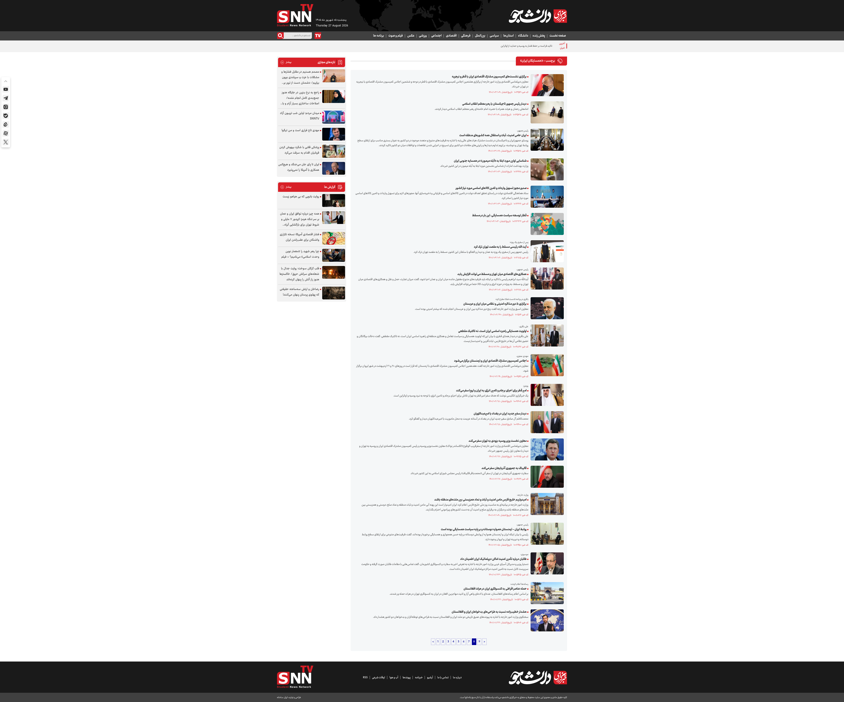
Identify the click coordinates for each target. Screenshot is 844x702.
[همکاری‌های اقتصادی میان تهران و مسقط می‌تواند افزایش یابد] (546, 279)
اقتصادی (451, 36)
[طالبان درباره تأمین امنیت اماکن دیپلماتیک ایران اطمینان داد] (546, 563)
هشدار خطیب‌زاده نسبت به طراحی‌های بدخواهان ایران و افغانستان (489, 612)
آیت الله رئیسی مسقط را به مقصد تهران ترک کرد (500, 247)
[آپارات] (5, 133)
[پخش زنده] (318, 35)
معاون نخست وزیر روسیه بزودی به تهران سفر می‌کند (498, 441)
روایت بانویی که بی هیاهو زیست (301, 196)
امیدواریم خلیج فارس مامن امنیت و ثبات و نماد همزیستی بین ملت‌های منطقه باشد (480, 499)
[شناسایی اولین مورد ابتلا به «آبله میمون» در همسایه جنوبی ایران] (546, 169)
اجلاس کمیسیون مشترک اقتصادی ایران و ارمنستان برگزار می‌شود (490, 361)
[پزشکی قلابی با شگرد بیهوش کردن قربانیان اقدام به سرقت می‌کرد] (333, 151)
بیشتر (285, 62)
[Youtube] (5, 89)
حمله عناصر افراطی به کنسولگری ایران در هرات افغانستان (495, 589)
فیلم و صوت (395, 36)
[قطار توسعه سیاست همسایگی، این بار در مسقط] (546, 224)
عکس (411, 36)
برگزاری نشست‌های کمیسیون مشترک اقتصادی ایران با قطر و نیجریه (489, 76)
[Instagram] (5, 107)
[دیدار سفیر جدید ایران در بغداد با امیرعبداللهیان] (546, 422)
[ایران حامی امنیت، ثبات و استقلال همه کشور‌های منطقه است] (546, 140)
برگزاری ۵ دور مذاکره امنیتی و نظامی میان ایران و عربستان (495, 304)
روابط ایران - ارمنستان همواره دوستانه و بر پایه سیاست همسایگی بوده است (484, 529)
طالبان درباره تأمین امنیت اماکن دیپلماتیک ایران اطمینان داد (493, 559)
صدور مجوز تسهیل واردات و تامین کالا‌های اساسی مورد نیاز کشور (491, 188)
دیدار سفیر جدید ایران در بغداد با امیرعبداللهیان (500, 413)
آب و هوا (393, 677)
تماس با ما (443, 677)
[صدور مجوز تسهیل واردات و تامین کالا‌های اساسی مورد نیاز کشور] (546, 197)
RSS (365, 677)
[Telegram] (5, 98)
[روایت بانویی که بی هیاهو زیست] (333, 200)
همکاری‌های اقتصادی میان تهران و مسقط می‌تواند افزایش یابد (492, 274)
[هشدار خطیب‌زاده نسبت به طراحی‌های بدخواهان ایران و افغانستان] (546, 620)
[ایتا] (5, 124)
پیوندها (407, 677)
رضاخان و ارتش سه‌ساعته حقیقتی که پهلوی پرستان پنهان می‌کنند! (299, 292)
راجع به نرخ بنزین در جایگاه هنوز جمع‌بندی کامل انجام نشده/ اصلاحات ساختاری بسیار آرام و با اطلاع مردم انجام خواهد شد (300, 98)
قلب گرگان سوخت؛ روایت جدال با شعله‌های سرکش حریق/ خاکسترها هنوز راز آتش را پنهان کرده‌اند (299, 274)
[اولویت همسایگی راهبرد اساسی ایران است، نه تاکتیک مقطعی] (546, 335)
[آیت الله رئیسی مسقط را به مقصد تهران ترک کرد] (546, 251)
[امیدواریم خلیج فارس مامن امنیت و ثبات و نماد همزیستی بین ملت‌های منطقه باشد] (546, 504)
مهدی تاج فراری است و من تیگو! (300, 130)
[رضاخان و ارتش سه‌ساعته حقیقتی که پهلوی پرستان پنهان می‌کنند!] (333, 293)
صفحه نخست (557, 36)
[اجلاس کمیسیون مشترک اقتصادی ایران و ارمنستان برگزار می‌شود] (546, 365)
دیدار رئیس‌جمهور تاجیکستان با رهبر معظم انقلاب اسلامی (494, 104)
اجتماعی (436, 36)
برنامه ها (378, 36)
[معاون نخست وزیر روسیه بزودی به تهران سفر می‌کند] (546, 449)
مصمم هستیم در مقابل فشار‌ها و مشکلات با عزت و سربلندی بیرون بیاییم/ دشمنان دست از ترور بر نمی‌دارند (300, 77)
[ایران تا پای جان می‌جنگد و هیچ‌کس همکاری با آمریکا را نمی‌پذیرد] (333, 168)
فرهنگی (466, 36)
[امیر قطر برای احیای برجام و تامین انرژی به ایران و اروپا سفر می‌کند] (546, 395)
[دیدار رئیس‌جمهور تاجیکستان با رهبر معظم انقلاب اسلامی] (546, 112)
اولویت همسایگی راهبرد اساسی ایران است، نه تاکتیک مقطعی (492, 331)
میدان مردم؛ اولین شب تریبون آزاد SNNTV (299, 116)
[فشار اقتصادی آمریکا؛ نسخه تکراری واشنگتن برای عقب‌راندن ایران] (333, 238)
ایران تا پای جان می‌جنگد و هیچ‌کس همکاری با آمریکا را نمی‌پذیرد (298, 167)
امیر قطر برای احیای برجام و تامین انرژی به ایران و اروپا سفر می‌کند (491, 390)
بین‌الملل (480, 36)
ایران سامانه (282, 697)
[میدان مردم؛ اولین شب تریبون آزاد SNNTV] (333, 117)
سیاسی (494, 36)
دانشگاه (523, 36)
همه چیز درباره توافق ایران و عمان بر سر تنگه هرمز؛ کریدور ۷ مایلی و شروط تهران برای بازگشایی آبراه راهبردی (299, 219)
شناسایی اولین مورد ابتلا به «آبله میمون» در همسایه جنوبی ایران (490, 161)
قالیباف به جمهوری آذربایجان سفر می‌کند (504, 468)
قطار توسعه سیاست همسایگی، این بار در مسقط (499, 215)
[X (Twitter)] (5, 142)
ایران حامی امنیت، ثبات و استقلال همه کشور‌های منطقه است (493, 135)
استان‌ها (508, 36)
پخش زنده (539, 36)
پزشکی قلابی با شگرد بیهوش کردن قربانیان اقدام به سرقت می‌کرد (299, 150)
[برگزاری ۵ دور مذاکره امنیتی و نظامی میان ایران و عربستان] (546, 308)
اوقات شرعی (378, 677)
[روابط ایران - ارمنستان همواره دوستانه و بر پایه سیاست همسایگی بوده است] (546, 534)
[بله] (5, 116)
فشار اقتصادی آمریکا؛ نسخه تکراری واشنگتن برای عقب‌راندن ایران (299, 237)
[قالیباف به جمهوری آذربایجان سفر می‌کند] (546, 477)
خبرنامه (419, 677)
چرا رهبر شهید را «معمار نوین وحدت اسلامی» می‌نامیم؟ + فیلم (300, 254)
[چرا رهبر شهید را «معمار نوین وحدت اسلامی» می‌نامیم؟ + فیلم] (333, 255)
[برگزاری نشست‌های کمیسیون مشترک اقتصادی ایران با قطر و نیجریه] (546, 85)
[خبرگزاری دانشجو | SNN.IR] (538, 16)
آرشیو (430, 677)
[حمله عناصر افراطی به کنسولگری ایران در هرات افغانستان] (546, 593)
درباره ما (457, 677)
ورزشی (423, 36)
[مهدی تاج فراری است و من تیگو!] (333, 134)
